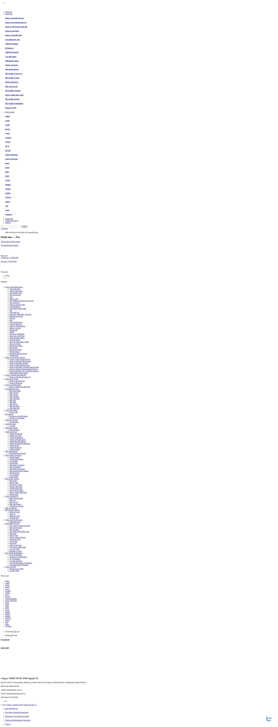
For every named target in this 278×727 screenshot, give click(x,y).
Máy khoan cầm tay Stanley (19, 471)
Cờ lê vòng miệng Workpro (19, 565)
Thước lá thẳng (15, 449)
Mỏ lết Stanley (15, 473)
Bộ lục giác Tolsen (16, 346)
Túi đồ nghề (14, 355)
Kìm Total (13, 543)
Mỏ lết (12, 332)
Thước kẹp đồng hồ (16, 438)
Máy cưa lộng (14, 397)
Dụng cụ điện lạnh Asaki (14, 95)
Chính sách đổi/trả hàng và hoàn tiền (17, 720)
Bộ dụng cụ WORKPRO (18, 557)
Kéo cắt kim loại (15, 295)
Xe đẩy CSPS (14, 571)
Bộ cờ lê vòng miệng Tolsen (19, 342)
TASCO (8, 197)
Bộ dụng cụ (9, 48)
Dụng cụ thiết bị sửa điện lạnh (20, 387)
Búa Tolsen (13, 348)
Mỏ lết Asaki (14, 483)
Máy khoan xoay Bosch (18, 453)
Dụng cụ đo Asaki (16, 487)
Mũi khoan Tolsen (12, 61)
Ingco (7, 163)
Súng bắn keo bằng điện (18, 309)
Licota (7, 180)
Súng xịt (12, 514)
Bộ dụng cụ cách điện (17, 418)
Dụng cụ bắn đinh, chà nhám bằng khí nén (24, 367)
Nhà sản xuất (9, 112)
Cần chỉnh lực (14, 312)
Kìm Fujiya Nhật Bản (17, 334)
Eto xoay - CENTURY (9, 261)
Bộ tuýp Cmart (15, 512)
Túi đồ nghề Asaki (16, 489)
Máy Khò (13, 402)
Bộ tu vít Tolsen (15, 344)
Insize (7, 168)
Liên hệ (7, 223)
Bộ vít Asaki (14, 494)
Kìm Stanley (14, 477)
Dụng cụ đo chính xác (17, 381)
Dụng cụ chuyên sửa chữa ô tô (20, 377)
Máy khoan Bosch (12, 69)
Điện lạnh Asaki (15, 522)
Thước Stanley (15, 457)
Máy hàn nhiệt (14, 406)
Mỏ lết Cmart (14, 518)
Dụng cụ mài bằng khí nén (19, 363)
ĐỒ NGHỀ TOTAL (12, 99)
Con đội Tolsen (10, 57)
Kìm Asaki (13, 481)
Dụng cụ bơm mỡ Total (18, 537)
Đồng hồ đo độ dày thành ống (20, 444)
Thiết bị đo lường (11, 44)
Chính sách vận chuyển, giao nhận (17, 716)
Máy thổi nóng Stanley (17, 469)
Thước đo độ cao (15, 447)
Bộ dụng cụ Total (16, 551)
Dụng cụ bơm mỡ (16, 324)
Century (8, 138)
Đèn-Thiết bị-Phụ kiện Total (19, 532)
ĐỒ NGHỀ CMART (12, 91)
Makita (8, 185)
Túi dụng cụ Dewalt (16, 506)
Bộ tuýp (12, 318)
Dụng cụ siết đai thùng (17, 326)
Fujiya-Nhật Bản (11, 155)
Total (7, 210)
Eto (11, 310)
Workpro (8, 214)
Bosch (7, 129)
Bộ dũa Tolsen (15, 352)
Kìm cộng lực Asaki (16, 490)
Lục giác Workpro (16, 561)
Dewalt (7, 151)
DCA (7, 146)
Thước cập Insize (11, 65)
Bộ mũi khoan (14, 430)
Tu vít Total (13, 541)
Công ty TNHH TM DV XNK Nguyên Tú (21, 705)
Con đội (12, 426)
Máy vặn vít (14, 502)
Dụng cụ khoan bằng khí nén (20, 365)
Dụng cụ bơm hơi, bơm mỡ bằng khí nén (23, 369)
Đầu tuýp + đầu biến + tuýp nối (20, 314)
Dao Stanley (14, 463)
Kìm (11, 297)
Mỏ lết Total (14, 535)
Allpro (7, 116)
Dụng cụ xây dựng (12, 31)
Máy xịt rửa (14, 404)
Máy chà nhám (15, 399)
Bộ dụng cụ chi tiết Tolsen (19, 416)
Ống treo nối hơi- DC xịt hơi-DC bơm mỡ (24, 371)
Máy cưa (13, 500)
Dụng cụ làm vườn (16, 291)
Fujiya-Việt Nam (11, 159)
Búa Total (13, 534)
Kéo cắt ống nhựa (16, 293)
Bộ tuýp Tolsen (15, 340)
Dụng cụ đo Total (16, 545)
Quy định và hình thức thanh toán (16, 712)
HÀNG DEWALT (11, 82)
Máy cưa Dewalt (11, 86)
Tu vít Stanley (14, 475)
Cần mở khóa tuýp (16, 322)
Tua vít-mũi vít (15, 303)
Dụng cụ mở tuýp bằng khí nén (20, 361)
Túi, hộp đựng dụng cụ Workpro (21, 563)
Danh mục (8, 14)
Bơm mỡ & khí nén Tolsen (19, 373)
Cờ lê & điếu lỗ (15, 307)
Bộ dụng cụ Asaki (16, 485)
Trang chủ (8, 12)
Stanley (8, 189)
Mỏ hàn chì (13, 330)
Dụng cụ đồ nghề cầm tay (14, 18)
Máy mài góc (14, 393)
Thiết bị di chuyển (12, 52)
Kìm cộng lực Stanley (17, 465)
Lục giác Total (14, 549)
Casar (7, 133)
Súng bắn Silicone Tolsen (18, 354)
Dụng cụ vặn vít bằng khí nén (20, 359)
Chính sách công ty (11, 221)
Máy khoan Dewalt (16, 498)
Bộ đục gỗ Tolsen (16, 350)
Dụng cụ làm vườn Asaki (18, 492)
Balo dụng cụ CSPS (16, 569)
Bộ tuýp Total (14, 530)
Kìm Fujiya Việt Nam (17, 336)
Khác (7, 172)
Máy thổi (13, 400)
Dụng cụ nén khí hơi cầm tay (15, 22)
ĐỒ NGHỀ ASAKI (12, 78)
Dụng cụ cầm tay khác (17, 305)
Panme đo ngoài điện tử (18, 442)
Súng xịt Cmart (15, 516)
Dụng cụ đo (14, 412)
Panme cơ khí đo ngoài (17, 440)
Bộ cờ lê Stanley (15, 467)
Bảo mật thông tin (11, 709)
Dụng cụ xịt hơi (15, 328)
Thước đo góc (14, 445)
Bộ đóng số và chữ (16, 316)
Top (6, 206)
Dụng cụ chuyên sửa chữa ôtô (16, 27)
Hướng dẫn (9, 219)
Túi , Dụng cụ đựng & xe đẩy (20, 526)
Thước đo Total (15, 539)
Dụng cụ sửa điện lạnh (13, 35)
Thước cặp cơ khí (16, 436)
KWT (7, 176)
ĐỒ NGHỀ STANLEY (13, 74)
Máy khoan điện (15, 391)
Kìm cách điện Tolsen (17, 338)
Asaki (7, 121)
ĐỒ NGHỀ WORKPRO (14, 104)
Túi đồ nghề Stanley (16, 459)
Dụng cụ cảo (14, 299)
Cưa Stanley (14, 461)
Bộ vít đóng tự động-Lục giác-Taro (22, 301)
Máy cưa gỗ (14, 395)
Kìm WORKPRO (16, 555)
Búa (11, 320)
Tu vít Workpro (15, 559)
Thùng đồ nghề (15, 289)
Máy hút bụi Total (16, 528)
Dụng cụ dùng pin (16, 383)
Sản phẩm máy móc (12, 40)
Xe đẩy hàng (14, 422)
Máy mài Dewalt (15, 504)
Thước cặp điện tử (16, 434)
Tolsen (7, 202)
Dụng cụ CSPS (10, 108)
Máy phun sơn (14, 408)
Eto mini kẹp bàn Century (10, 245)
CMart (7, 142)
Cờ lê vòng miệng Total (18, 547)
